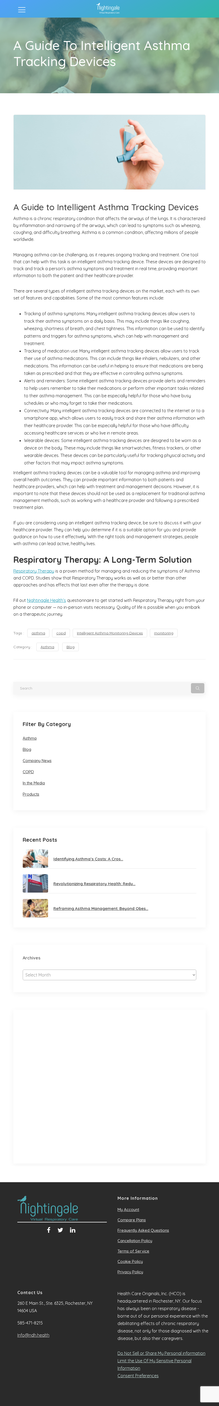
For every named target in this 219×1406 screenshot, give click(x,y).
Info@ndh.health (33, 1335)
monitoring (163, 633)
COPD (28, 771)
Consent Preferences (138, 1375)
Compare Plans (132, 1219)
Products (31, 794)
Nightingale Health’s (46, 600)
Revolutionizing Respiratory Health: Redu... (94, 883)
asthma (38, 633)
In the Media (34, 782)
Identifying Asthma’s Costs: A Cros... (88, 858)
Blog (71, 647)
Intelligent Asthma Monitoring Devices (110, 633)
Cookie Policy (130, 1261)
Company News (37, 760)
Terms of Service (133, 1251)
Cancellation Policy (135, 1240)
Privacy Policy (130, 1271)
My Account (128, 1209)
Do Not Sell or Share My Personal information (161, 1353)
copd (61, 633)
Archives (31, 958)
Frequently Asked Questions (143, 1230)
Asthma (47, 647)
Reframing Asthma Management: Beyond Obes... (100, 908)
